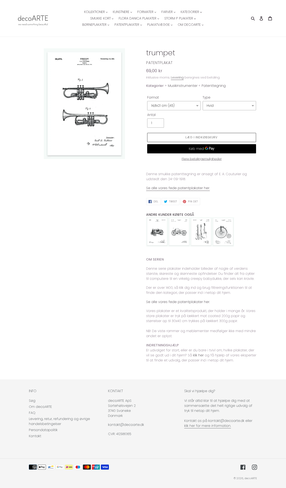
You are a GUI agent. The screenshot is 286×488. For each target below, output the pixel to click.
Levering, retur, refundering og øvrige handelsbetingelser (59, 421)
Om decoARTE (40, 406)
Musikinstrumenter (182, 85)
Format (153, 97)
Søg (32, 400)
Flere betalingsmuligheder (202, 159)
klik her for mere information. (207, 425)
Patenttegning (214, 85)
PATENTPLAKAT (159, 62)
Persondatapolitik (43, 430)
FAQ (32, 412)
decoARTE (251, 478)
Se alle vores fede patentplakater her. (178, 188)
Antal (151, 114)
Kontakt (35, 436)
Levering (177, 77)
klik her (198, 355)
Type (206, 97)
